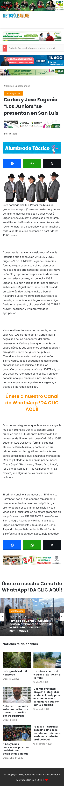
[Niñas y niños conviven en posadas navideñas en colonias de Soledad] (17, 733)
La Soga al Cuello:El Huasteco (15, 673)
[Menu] (4, 23)
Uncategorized (22, 85)
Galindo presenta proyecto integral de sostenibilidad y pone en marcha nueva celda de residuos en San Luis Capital (47, 697)
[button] (32, 186)
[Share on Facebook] (12, 163)
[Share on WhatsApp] (32, 163)
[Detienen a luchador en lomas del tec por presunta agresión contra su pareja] (17, 695)
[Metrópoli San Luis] (16, 15)
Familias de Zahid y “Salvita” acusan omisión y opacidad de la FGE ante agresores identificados (31, 625)
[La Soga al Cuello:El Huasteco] (17, 660)
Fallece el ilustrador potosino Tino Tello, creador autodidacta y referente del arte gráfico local (47, 733)
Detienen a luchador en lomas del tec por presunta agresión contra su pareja (15, 710)
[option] (32, 617)
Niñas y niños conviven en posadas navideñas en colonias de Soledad (16, 748)
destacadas (17, 611)
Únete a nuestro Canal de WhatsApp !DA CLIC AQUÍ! (32, 402)
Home (9, 85)
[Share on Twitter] (52, 163)
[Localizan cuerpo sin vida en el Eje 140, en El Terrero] (47, 660)
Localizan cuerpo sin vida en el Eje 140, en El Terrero (47, 675)
